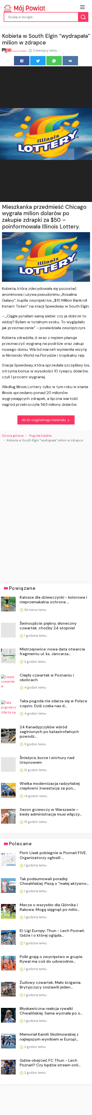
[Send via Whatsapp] (54, 60)
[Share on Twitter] (38, 60)
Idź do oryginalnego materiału (44, 420)
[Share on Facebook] (21, 60)
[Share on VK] (70, 60)
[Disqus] (46, 511)
